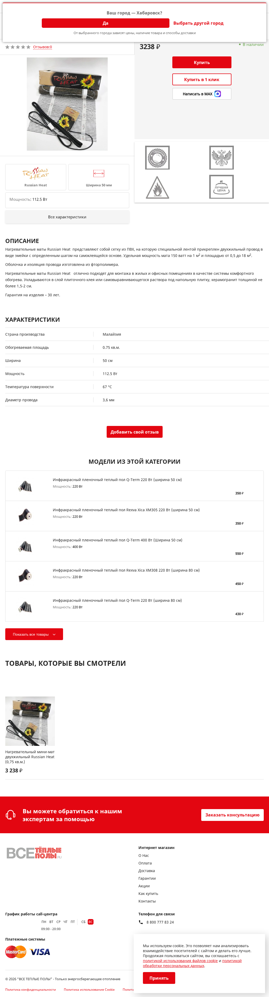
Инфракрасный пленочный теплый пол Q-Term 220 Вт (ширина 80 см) (117, 600)
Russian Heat (35, 185)
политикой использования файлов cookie (180, 960)
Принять (159, 978)
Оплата (145, 863)
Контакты (147, 901)
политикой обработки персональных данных (192, 963)
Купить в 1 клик (201, 79)
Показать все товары (31, 634)
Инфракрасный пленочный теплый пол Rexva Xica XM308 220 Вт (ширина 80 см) (126, 570)
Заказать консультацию (232, 815)
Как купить (148, 893)
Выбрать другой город (198, 23)
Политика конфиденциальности (30, 989)
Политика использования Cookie (89, 989)
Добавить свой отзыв (135, 432)
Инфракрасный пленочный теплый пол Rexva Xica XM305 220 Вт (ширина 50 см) (126, 509)
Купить (202, 62)
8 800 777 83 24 (160, 922)
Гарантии (147, 878)
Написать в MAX (197, 93)
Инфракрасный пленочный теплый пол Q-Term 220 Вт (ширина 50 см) (117, 479)
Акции (144, 885)
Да (105, 23)
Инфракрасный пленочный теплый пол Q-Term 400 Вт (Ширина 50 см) (117, 539)
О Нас (143, 855)
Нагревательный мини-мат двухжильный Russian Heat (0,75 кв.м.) (30, 756)
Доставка (146, 870)
